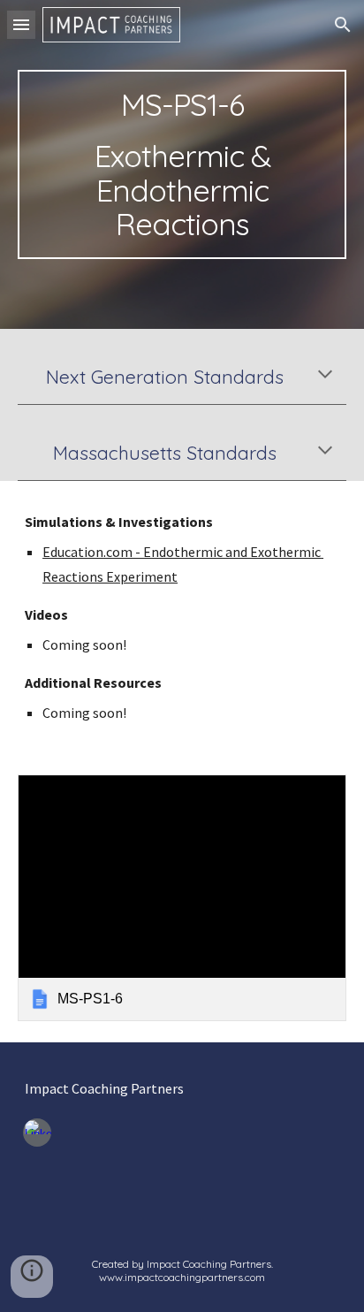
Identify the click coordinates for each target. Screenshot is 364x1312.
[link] (182, 897)
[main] (182, 164)
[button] (21, 24)
